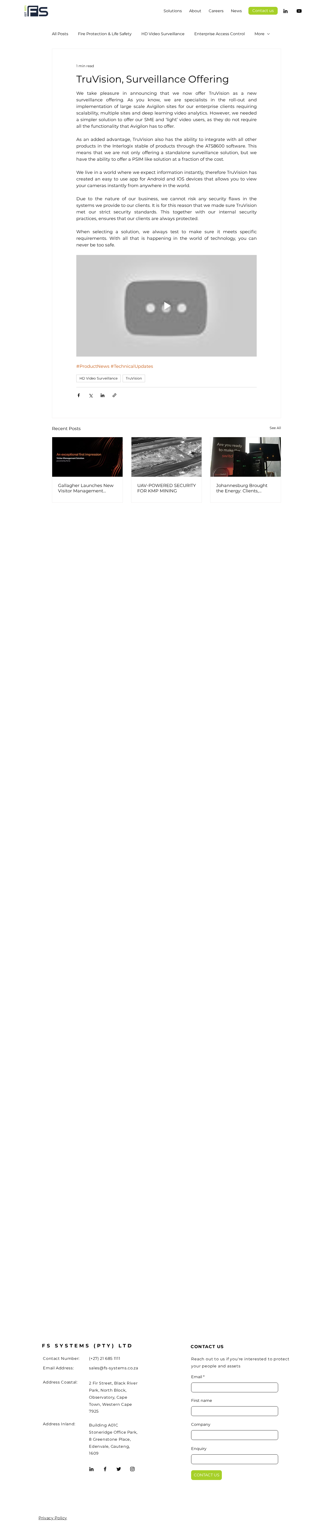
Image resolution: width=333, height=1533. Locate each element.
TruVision (134, 378)
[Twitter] (119, 1469)
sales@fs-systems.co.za (113, 1368)
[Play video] (166, 306)
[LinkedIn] (285, 11)
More (259, 34)
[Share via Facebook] (78, 395)
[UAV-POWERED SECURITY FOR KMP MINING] (166, 457)
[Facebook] (105, 1469)
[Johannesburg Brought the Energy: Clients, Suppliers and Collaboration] (245, 457)
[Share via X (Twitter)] (90, 395)
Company (200, 1425)
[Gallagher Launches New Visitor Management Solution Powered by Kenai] (87, 457)
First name (201, 1401)
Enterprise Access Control (219, 34)
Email (196, 1377)
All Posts (60, 34)
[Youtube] (299, 11)
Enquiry (198, 1449)
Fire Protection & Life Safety (105, 34)
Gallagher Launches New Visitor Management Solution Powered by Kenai (86, 488)
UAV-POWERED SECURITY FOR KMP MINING (166, 488)
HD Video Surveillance (163, 34)
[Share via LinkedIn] (102, 395)
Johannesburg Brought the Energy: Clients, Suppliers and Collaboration (241, 488)
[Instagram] (132, 1469)
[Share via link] (114, 395)
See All (275, 428)
